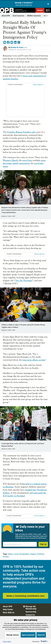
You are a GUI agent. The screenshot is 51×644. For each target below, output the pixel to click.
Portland (40, 554)
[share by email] (4, 42)
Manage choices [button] (12, 635)
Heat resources (18, 16)
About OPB (6, 16)
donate (40, 10)
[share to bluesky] (12, 42)
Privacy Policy (7, 641)
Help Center (8, 609)
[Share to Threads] (19, 42)
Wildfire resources (34, 16)
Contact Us (30, 615)
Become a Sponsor (38, 84)
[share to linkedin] (15, 42)
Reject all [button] (41, 635)
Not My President (23, 280)
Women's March (10, 160)
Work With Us (8, 612)
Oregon (33, 554)
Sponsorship (31, 612)
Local (16, 554)
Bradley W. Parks (17, 47)
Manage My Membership (31, 607)
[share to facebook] (8, 42)
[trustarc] (44, 641)
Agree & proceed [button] (28, 635)
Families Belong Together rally (21, 132)
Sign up (43, 544)
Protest (6, 557)
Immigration (24, 554)
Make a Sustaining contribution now (25, 595)
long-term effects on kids (33, 360)
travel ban (27, 160)
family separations (21, 163)
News (10, 554)
